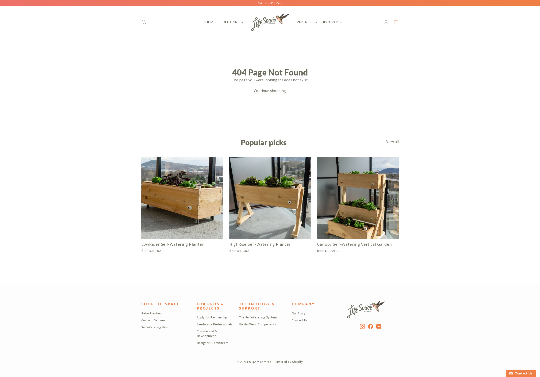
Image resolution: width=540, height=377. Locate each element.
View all (392, 141)
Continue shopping (270, 90)
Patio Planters (151, 313)
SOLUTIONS (230, 22)
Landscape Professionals (214, 324)
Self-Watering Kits (154, 327)
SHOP (208, 22)
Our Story (299, 313)
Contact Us (300, 320)
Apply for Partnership (212, 317)
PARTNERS (305, 22)
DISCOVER (330, 22)
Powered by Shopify (288, 362)
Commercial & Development (207, 333)
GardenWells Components (257, 324)
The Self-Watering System (258, 317)
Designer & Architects (212, 343)
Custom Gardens (153, 320)
